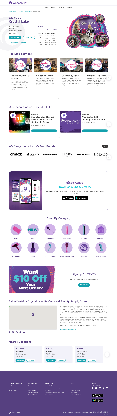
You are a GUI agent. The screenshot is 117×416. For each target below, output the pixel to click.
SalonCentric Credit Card (51, 385)
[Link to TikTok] (20, 333)
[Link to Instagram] (13, 333)
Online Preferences (75, 390)
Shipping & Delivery (33, 392)
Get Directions (15, 37)
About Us (11, 385)
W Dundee (20, 349)
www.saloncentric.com (67, 329)
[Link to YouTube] (24, 332)
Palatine (80, 349)
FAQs (29, 385)
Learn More (84, 284)
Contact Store (29, 37)
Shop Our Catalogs (49, 397)
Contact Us (31, 388)
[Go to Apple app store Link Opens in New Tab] (68, 198)
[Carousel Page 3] (58, 137)
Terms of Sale (74, 392)
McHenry (49, 349)
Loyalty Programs (13, 390)
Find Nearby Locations (16, 42)
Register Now (39, 130)
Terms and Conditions (76, 394)
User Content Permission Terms (78, 388)
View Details (31, 360)
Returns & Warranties (33, 394)
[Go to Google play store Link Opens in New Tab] (81, 198)
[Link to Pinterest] (17, 333)
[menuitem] (46, 7)
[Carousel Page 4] (59, 137)
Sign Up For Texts (49, 394)
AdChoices (94, 414)
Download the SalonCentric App (52, 388)
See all (105, 146)
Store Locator (48, 390)
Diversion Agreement (33, 397)
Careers (10, 388)
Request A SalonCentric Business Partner (54, 392)
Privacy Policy (74, 385)
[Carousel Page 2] (58, 98)
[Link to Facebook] (9, 333)
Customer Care (32, 390)
